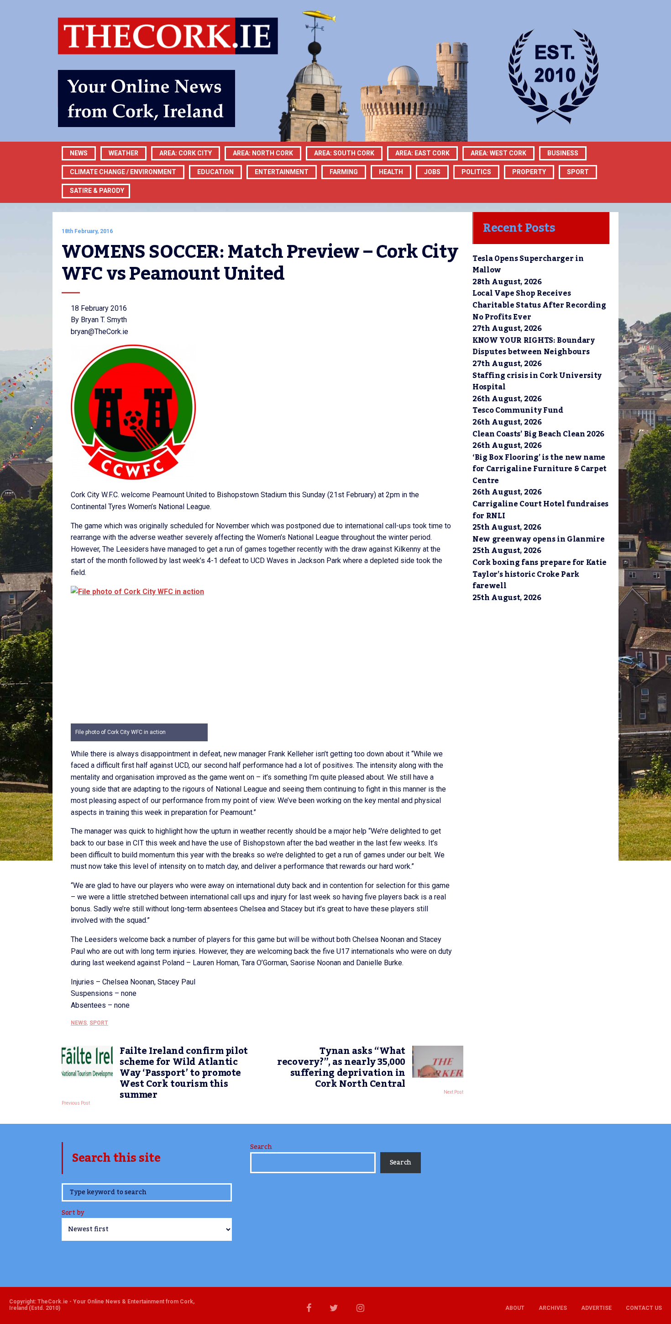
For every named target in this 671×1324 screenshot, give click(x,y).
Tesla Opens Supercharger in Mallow (527, 264)
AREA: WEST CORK (498, 153)
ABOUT (514, 1308)
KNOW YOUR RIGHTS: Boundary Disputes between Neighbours (533, 346)
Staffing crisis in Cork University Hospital (537, 381)
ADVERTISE (596, 1308)
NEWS (79, 1023)
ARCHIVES (553, 1308)
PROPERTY (529, 171)
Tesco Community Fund (517, 410)
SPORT (578, 171)
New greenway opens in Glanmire (538, 539)
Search (261, 1147)
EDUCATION (215, 171)
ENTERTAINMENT (282, 171)
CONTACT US (644, 1308)
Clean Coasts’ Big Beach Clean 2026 (538, 434)
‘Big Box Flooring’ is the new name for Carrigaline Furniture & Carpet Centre (539, 469)
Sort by (73, 1213)
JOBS (432, 171)
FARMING (344, 171)
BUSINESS (562, 153)
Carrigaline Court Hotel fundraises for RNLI (540, 510)
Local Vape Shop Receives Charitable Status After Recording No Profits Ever (539, 305)
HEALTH (391, 171)
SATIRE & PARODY (97, 190)
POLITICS (476, 171)
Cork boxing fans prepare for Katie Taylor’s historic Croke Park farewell (539, 574)
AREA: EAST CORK (422, 153)
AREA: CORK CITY (185, 153)
